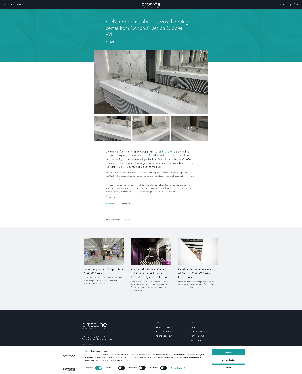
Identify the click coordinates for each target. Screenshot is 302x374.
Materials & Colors (164, 332)
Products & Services (164, 327)
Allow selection (228, 360)
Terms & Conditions (199, 332)
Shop (18, 4)
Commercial (111, 202)
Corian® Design (163, 151)
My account (196, 340)
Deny (228, 368)
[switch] (121, 368)
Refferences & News (164, 336)
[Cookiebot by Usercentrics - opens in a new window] (69, 369)
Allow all (228, 352)
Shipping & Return (198, 336)
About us (8, 4)
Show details (176, 368)
